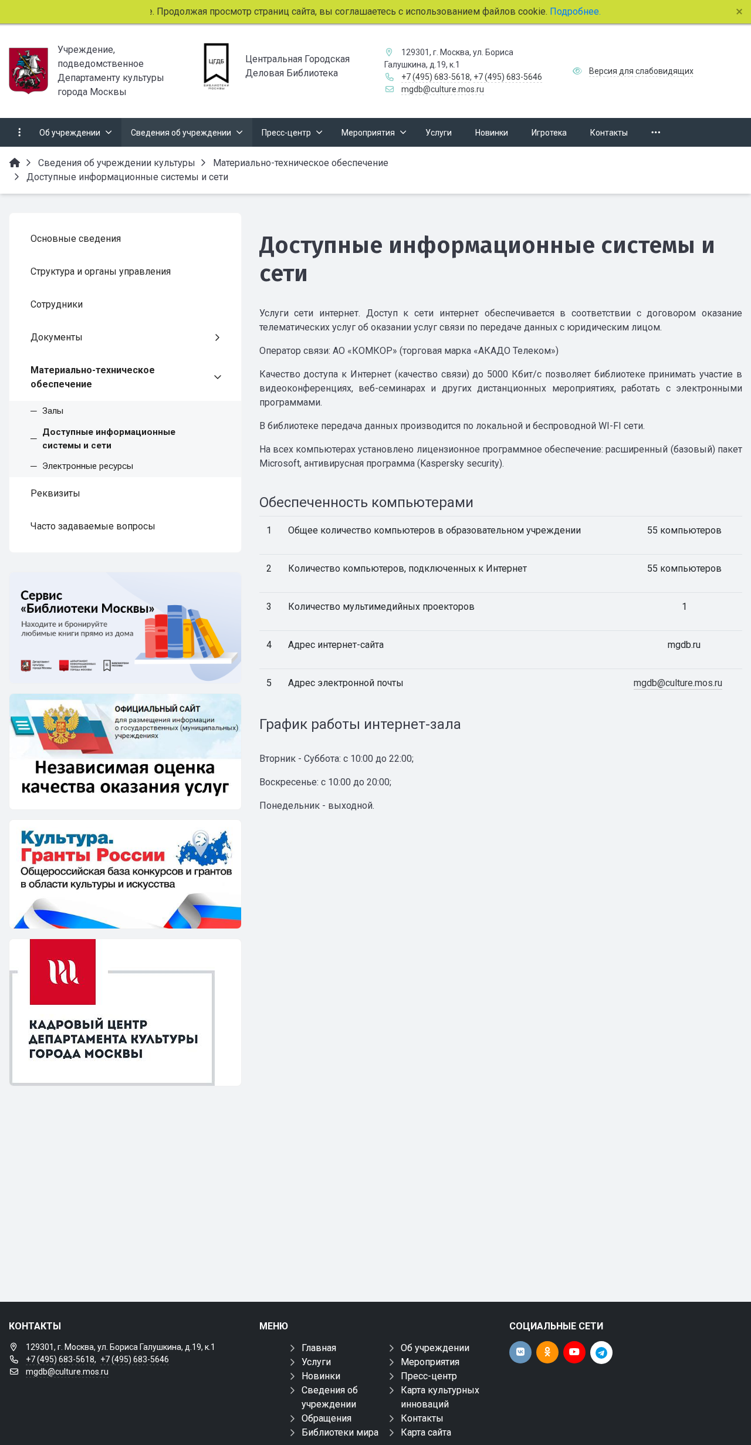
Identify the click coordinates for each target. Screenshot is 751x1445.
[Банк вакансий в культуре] (125, 1012)
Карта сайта (426, 1432)
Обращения (326, 1418)
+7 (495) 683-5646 (507, 77)
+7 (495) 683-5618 (435, 77)
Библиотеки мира (340, 1432)
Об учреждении (435, 1347)
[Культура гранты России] (125, 874)
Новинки (321, 1376)
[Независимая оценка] (125, 751)
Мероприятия (430, 1362)
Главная (319, 1347)
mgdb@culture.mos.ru (442, 89)
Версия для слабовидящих (641, 71)
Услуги (316, 1362)
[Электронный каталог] (125, 627)
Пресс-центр (429, 1376)
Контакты (422, 1418)
